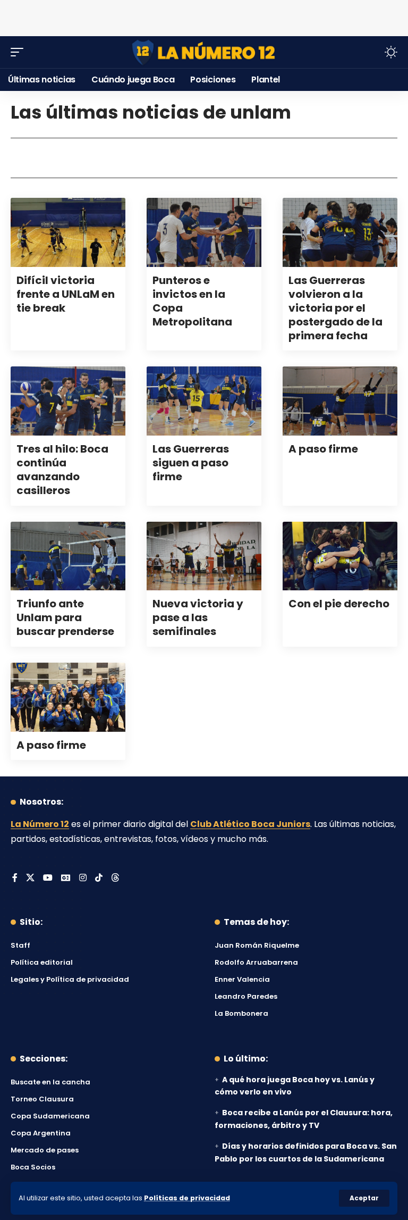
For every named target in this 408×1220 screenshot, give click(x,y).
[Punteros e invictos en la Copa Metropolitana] (204, 232)
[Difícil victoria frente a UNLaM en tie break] (68, 232)
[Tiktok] (99, 878)
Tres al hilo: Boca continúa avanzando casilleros (62, 469)
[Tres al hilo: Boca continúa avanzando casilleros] (68, 401)
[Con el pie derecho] (340, 556)
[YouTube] (47, 878)
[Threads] (115, 878)
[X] (30, 878)
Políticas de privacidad (187, 1197)
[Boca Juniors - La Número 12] (204, 52)
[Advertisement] (204, 16)
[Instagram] (83, 878)
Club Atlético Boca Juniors (250, 824)
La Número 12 (40, 824)
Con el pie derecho (338, 603)
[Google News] (66, 878)
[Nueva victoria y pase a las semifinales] (204, 556)
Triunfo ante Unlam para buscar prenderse (65, 617)
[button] (364, 1198)
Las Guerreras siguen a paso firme (190, 462)
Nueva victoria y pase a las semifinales (197, 617)
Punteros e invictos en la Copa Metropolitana (192, 301)
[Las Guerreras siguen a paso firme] (204, 401)
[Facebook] (15, 878)
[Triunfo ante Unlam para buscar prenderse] (68, 556)
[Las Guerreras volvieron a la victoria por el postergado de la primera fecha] (340, 232)
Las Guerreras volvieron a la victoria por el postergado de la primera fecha (335, 308)
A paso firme (323, 448)
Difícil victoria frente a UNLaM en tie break (65, 294)
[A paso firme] (340, 401)
